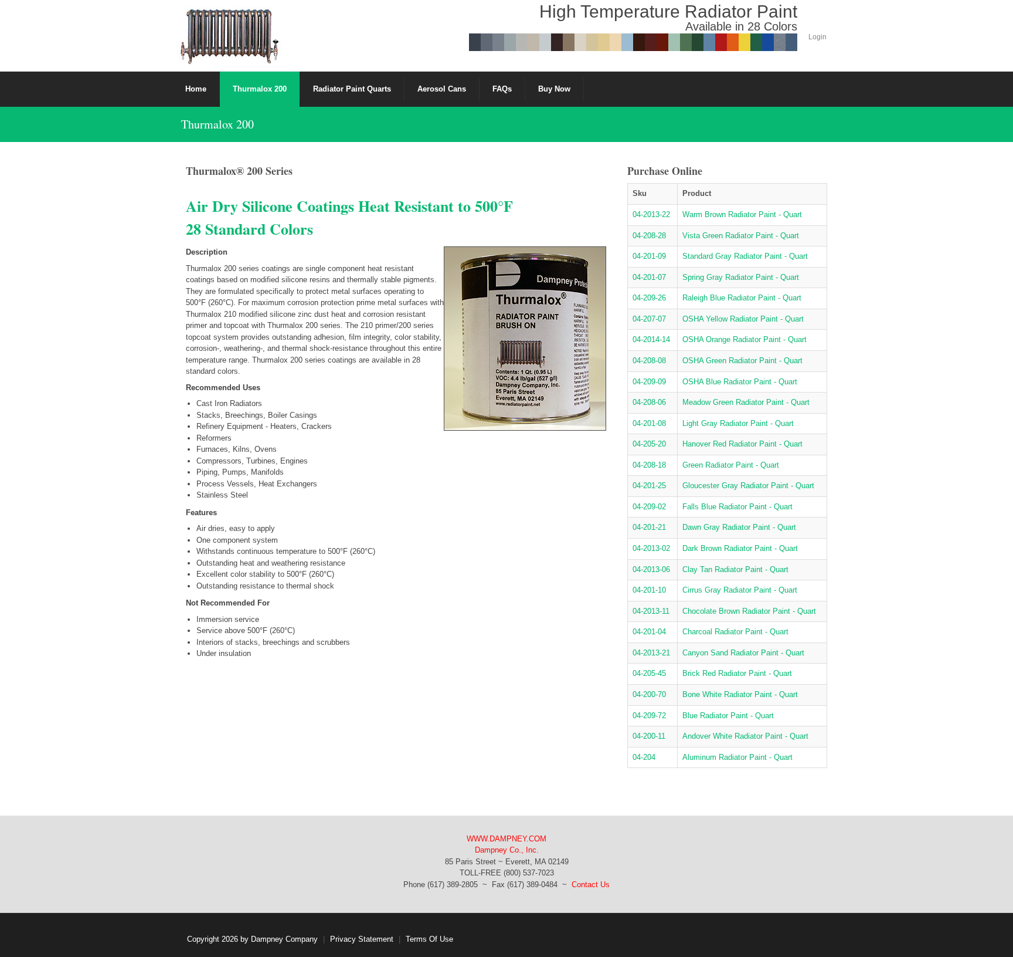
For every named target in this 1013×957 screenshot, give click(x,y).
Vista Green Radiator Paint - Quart (740, 235)
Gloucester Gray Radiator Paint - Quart (748, 485)
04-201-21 (649, 527)
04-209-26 (649, 297)
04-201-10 (649, 590)
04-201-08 (649, 423)
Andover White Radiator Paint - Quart (745, 736)
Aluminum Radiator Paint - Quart (737, 757)
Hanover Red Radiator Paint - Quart (742, 443)
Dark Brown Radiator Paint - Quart (740, 548)
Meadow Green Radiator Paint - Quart (746, 402)
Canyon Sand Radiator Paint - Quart (743, 652)
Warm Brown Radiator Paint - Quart (742, 214)
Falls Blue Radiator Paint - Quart (737, 506)
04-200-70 (649, 694)
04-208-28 (649, 235)
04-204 (644, 757)
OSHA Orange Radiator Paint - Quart (744, 339)
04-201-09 (649, 256)
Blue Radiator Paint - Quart (728, 715)
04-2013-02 (651, 548)
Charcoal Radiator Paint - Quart (735, 631)
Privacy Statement (361, 939)
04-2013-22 (651, 214)
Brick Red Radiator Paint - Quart (737, 673)
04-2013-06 (651, 569)
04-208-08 (649, 360)
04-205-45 (649, 673)
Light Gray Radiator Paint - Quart (738, 423)
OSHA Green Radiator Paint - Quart (742, 360)
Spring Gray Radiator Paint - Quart (740, 277)
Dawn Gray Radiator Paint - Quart (739, 527)
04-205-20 (649, 443)
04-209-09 (649, 381)
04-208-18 (649, 465)
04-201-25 (649, 485)
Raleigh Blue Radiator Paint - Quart (741, 297)
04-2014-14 (651, 339)
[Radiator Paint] (229, 35)
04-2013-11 (651, 611)
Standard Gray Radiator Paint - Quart (745, 256)
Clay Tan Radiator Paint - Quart (735, 569)
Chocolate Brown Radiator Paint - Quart (749, 611)
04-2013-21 (651, 652)
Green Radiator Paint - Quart (730, 465)
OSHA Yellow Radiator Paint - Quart (743, 319)
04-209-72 (649, 715)
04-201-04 (649, 631)
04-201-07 (649, 277)
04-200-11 (649, 736)
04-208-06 (649, 402)
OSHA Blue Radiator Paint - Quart (739, 381)
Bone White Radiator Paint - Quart (740, 694)
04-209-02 (649, 506)
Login (817, 37)
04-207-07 (649, 319)
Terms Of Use (429, 939)
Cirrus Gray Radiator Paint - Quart (739, 590)
